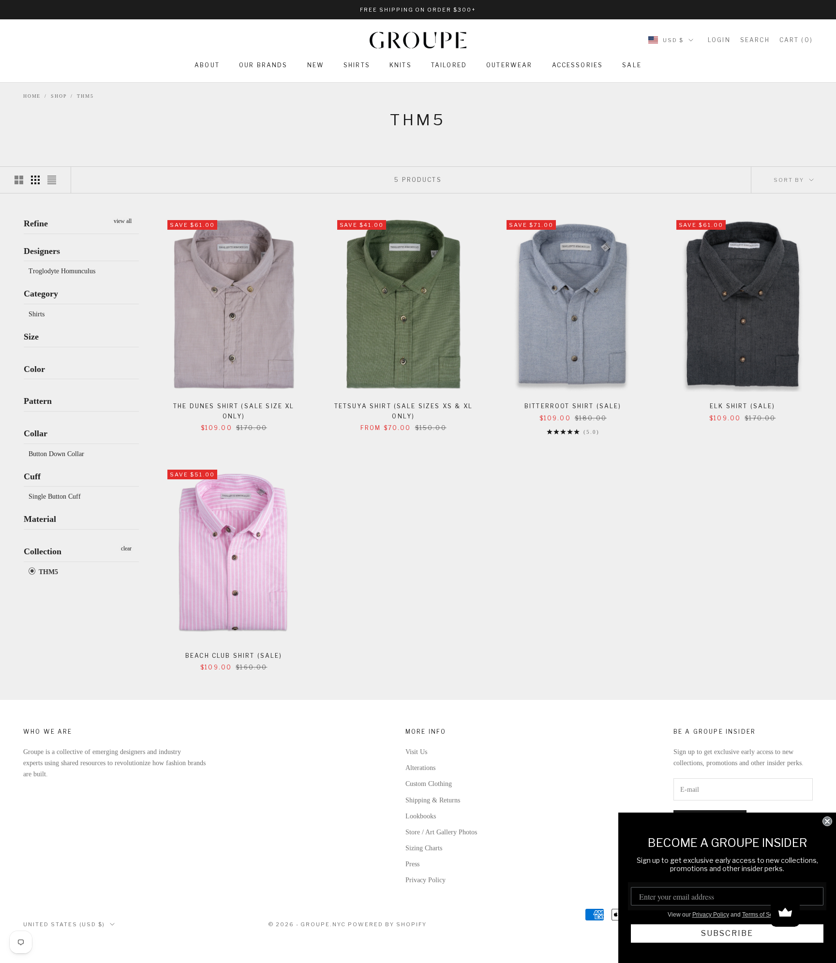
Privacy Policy (425, 880)
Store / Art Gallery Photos (441, 832)
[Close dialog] (827, 821)
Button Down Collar (56, 454)
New (315, 65)
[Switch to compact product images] (51, 180)
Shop (59, 96)
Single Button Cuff (55, 497)
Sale (632, 65)
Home (32, 96)
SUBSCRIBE (727, 933)
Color (34, 369)
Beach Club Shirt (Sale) (234, 655)
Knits (400, 65)
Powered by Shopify (387, 924)
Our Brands (263, 65)
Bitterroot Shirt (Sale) (573, 406)
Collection (42, 551)
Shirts (356, 65)
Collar (35, 433)
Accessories (577, 65)
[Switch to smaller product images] (35, 180)
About (207, 65)
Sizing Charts (423, 848)
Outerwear (509, 65)
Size (31, 336)
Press (412, 864)
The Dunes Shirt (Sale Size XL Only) (234, 410)
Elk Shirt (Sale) (743, 406)
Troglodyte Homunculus (62, 271)
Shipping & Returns (432, 800)
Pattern (38, 401)
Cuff (32, 476)
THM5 (85, 96)
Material (40, 519)
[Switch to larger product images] (19, 180)
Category (41, 293)
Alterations (420, 767)
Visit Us (416, 752)
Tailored (449, 65)
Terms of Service (764, 914)
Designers (42, 251)
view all (123, 221)
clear (126, 548)
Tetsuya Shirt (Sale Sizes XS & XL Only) (403, 410)
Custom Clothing (428, 783)
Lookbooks (420, 816)
